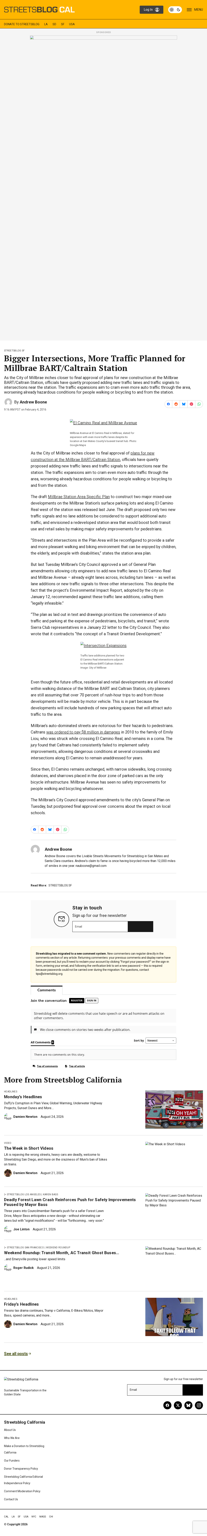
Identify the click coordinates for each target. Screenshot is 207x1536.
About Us (10, 1430)
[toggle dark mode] (175, 9)
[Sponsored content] (103, 187)
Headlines (10, 1091)
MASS (42, 1516)
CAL (6, 1516)
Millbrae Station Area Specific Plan (79, 496)
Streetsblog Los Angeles (24, 1194)
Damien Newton (25, 1117)
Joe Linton (21, 1229)
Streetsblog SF (14, 350)
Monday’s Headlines (23, 1096)
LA (46, 24)
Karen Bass (50, 1194)
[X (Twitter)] (178, 1405)
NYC (34, 1516)
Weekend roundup (58, 1247)
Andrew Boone (33, 402)
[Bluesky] (188, 1405)
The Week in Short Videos (29, 1148)
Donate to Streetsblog (21, 24)
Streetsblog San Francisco (25, 1247)
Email (78, 926)
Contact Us (11, 1499)
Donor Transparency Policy (21, 1468)
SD (54, 24)
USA (72, 24)
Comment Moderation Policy (22, 1491)
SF (62, 24)
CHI (51, 1516)
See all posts (16, 1353)
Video (8, 1143)
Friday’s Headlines (21, 1304)
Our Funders (12, 1460)
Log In (148, 9)
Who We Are (12, 1438)
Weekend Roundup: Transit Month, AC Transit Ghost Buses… (61, 1252)
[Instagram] (199, 1405)
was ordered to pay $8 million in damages (83, 732)
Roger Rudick (23, 1268)
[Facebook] (167, 1405)
